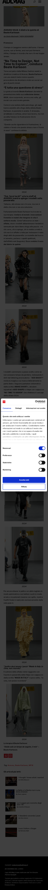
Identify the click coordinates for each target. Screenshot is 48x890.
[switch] (42, 455)
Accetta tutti (24, 480)
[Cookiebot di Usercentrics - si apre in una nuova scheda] (35, 401)
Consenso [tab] (7, 408)
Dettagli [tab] (18, 408)
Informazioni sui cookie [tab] (35, 408)
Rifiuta (24, 487)
